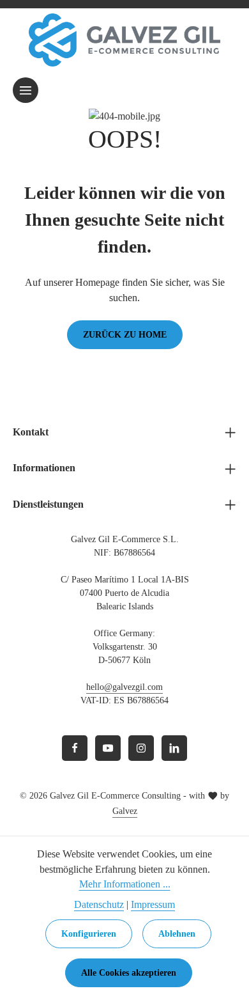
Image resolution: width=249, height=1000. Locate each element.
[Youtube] (108, 748)
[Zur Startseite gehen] (124, 40)
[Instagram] (141, 748)
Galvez (124, 811)
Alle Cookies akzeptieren (128, 973)
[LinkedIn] (174, 748)
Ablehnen (176, 934)
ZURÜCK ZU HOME (125, 335)
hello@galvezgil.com (124, 687)
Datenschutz (99, 904)
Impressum (153, 904)
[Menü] (25, 90)
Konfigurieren (88, 934)
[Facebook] (74, 748)
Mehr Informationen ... (124, 884)
